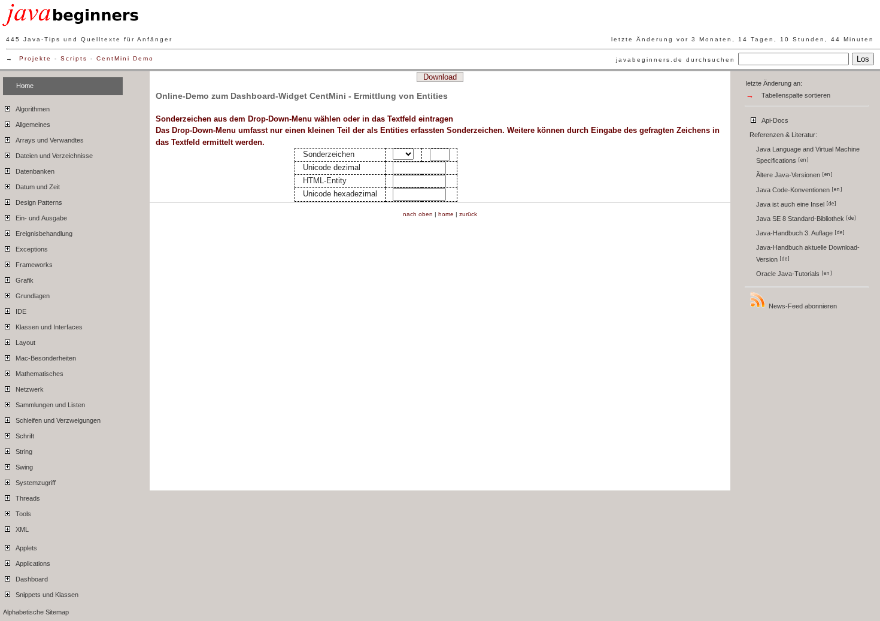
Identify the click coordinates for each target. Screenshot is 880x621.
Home (25, 85)
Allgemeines (32, 124)
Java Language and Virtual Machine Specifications (808, 155)
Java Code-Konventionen (794, 189)
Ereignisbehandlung (43, 233)
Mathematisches (38, 373)
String (23, 451)
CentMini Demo (125, 58)
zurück (468, 214)
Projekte (35, 58)
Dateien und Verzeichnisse (53, 155)
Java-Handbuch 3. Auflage (795, 233)
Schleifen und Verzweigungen (57, 420)
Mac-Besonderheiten (45, 358)
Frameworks (33, 264)
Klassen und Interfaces (48, 327)
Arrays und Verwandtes (49, 140)
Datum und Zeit (37, 186)
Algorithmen (32, 109)
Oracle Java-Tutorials (788, 273)
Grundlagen (32, 295)
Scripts (73, 58)
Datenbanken (34, 171)
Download (440, 76)
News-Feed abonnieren (802, 306)
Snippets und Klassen (46, 594)
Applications (32, 563)
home (446, 214)
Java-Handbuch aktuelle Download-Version (808, 253)
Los (863, 58)
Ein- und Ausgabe (40, 218)
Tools (22, 513)
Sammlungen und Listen (49, 404)
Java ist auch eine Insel (791, 204)
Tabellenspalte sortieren (795, 95)
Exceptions (31, 249)
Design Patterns (38, 202)
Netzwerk (29, 389)
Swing (23, 467)
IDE (20, 311)
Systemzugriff (35, 482)
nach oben (418, 214)
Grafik (24, 280)
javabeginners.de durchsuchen (675, 59)
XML (21, 529)
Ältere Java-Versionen (789, 174)
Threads (27, 498)
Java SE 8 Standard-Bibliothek (801, 218)
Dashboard (31, 579)
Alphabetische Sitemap (36, 612)
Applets (25, 548)
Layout (24, 342)
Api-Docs (774, 120)
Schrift (24, 436)
